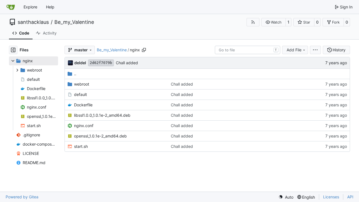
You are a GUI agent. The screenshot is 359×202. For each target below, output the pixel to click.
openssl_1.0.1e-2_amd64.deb (100, 136)
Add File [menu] (294, 49)
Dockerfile (83, 104)
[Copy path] (144, 50)
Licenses (331, 196)
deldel (80, 62)
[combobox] (247, 50)
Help (50, 6)
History (339, 49)
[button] (273, 22)
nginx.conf (83, 125)
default (80, 94)
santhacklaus (33, 22)
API (350, 196)
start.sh (81, 146)
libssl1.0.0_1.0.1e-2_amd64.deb (102, 115)
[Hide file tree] (13, 50)
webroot (81, 84)
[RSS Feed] (253, 22)
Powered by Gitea (22, 196)
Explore (30, 6)
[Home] (11, 7)
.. (75, 73)
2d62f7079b (101, 63)
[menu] (315, 50)
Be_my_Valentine (74, 22)
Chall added (127, 62)
